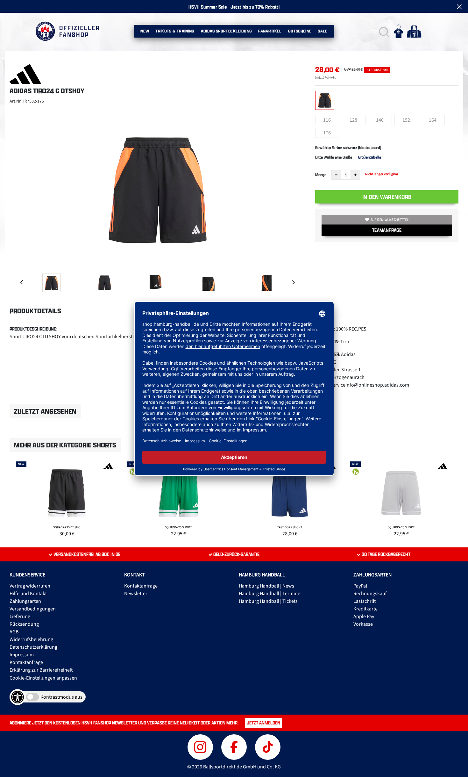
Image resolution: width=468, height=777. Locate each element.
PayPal (360, 586)
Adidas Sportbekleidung (226, 31)
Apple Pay (363, 616)
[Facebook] (235, 746)
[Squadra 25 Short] (178, 498)
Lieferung (20, 616)
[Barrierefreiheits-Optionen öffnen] (17, 697)
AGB (14, 632)
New (144, 31)
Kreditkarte (365, 609)
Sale (322, 31)
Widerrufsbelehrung (31, 639)
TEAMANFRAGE (386, 230)
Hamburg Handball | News (266, 586)
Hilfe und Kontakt (28, 593)
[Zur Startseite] (67, 31)
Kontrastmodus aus (61, 697)
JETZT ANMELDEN (263, 723)
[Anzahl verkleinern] (336, 175)
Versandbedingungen (33, 609)
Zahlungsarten (25, 601)
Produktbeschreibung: (33, 329)
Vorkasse (363, 624)
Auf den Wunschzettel (389, 219)
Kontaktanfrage (26, 662)
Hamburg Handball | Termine (269, 593)
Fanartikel (270, 31)
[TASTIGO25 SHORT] (290, 498)
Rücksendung (24, 624)
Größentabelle (369, 157)
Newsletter (135, 593)
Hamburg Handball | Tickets (268, 601)
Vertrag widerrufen (30, 586)
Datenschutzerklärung (33, 647)
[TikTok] (267, 746)
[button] (383, 31)
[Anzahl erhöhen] (355, 175)
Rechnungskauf (370, 593)
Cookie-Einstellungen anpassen (43, 678)
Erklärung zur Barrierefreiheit (41, 670)
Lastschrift (364, 601)
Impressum (22, 655)
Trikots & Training (174, 31)
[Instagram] (201, 746)
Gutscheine (300, 31)
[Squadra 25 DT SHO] (67, 498)
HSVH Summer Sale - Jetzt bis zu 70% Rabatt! (234, 7)
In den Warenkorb (387, 197)
